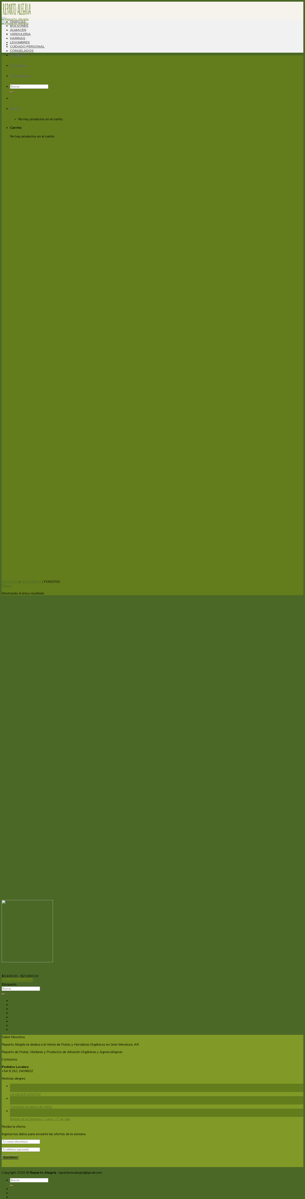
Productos (18, 55)
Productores (20, 76)
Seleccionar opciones (17, 980)
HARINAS (17, 38)
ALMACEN (18, 30)
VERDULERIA (20, 34)
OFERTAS (18, 21)
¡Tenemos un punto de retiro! (31, 1106)
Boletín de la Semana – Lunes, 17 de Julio (40, 1119)
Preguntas (18, 65)
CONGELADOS (22, 51)
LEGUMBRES (20, 42)
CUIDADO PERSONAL (27, 46)
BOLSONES (19, 26)
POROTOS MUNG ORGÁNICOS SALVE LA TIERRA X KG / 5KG (49, 968)
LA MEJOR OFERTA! (25, 1094)
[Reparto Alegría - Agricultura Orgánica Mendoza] (17, 19)
